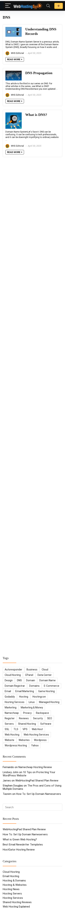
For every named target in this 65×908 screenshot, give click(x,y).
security (38, 718)
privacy (27, 712)
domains (34, 685)
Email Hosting (11, 876)
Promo (58, 6)
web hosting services (36, 734)
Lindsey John (10, 772)
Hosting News (11, 889)
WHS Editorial (17, 53)
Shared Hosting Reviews (17, 902)
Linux (32, 702)
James (7, 780)
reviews (24, 718)
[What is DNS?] (13, 114)
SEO (49, 718)
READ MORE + (14, 59)
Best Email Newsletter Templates (23, 844)
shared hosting (27, 723)
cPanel (29, 674)
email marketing (24, 691)
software (45, 723)
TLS (16, 729)
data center (45, 674)
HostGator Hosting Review (19, 849)
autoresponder (13, 669)
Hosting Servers (12, 893)
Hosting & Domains (14, 880)
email (8, 691)
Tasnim (7, 794)
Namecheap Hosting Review (35, 767)
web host (37, 729)
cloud (45, 669)
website (9, 740)
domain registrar (15, 685)
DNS (19, 680)
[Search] (48, 6)
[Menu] (8, 6)
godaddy (10, 696)
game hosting (46, 691)
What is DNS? (36, 115)
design (9, 680)
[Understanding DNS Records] (13, 28)
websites (24, 740)
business (32, 669)
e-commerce (51, 685)
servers (9, 723)
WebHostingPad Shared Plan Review (36, 780)
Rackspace (42, 712)
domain (30, 680)
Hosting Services (13, 898)
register (10, 718)
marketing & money (32, 707)
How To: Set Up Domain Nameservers (38, 794)
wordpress (40, 740)
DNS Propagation (38, 73)
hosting (23, 696)
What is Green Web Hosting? (20, 839)
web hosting (12, 734)
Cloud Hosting (11, 871)
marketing (10, 707)
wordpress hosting (16, 745)
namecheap (12, 712)
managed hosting (49, 702)
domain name (47, 680)
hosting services (14, 702)
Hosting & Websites (15, 884)
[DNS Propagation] (13, 72)
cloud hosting (13, 674)
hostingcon (39, 696)
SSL (7, 729)
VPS (25, 729)
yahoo (35, 745)
